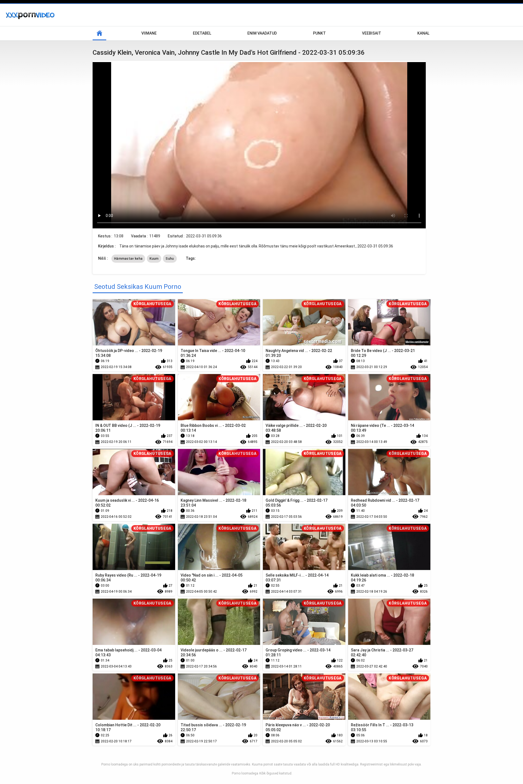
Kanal (423, 33)
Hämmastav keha (128, 259)
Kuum (154, 259)
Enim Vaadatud (262, 33)
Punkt (319, 33)
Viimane (149, 33)
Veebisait (371, 33)
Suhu (170, 259)
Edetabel (202, 33)
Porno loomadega (245, 773)
